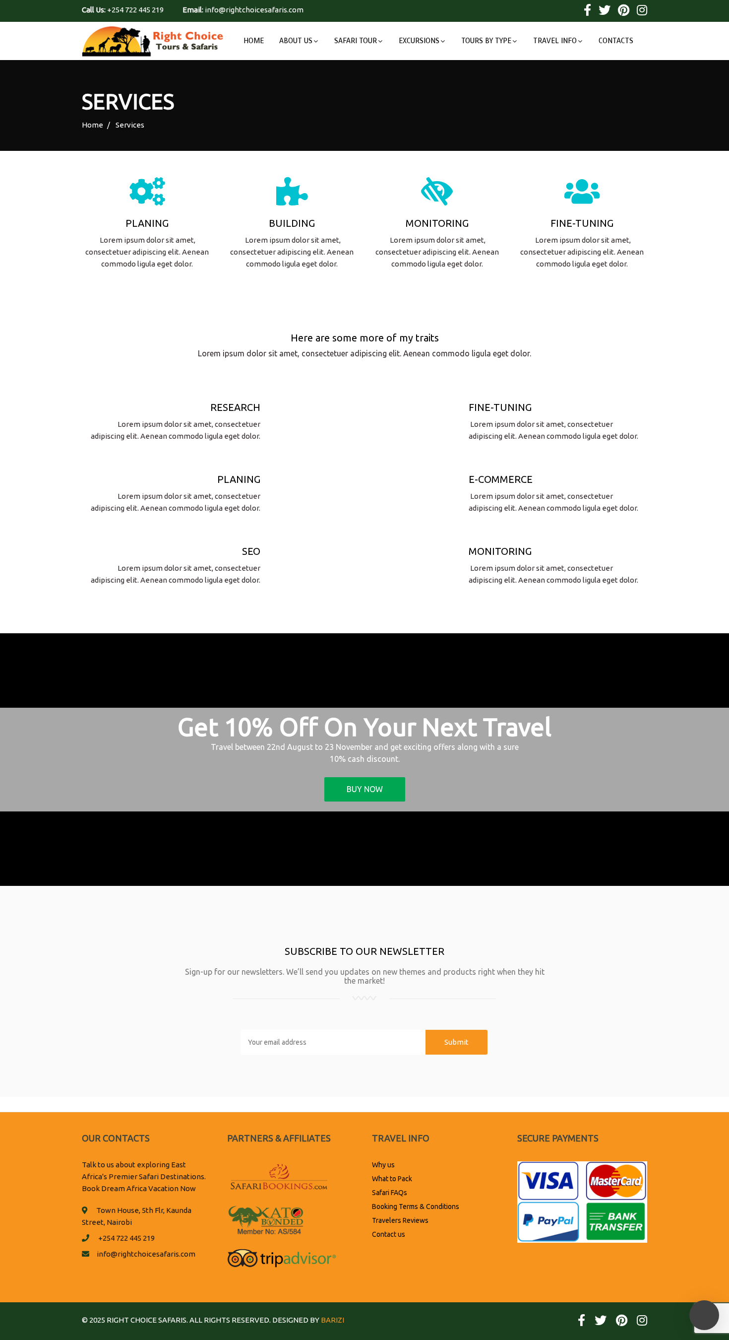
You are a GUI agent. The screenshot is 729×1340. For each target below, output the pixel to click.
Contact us (388, 1234)
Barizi (332, 1320)
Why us (383, 1165)
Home (253, 41)
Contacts (616, 41)
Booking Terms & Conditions (415, 1206)
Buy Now (365, 789)
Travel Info (555, 41)
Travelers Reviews (400, 1220)
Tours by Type (486, 41)
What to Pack (392, 1179)
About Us (295, 41)
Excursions (419, 41)
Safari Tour (355, 41)
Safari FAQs (389, 1193)
